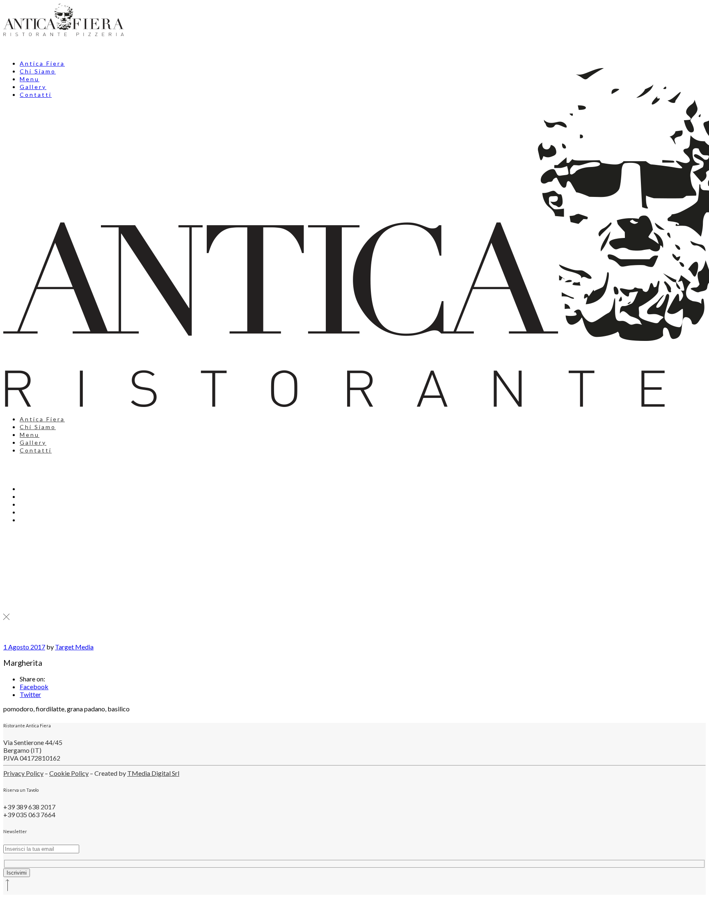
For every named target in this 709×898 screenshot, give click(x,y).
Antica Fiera (42, 63)
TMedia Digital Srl (153, 773)
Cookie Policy (69, 773)
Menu (29, 434)
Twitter (30, 694)
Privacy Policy (23, 773)
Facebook (34, 686)
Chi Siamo (38, 426)
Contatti (36, 450)
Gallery (33, 442)
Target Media (74, 647)
